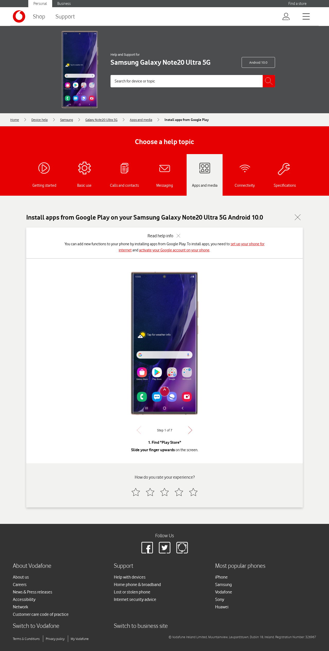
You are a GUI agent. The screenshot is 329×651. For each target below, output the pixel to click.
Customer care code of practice (41, 614)
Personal (40, 3)
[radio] (136, 492)
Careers (19, 584)
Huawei (222, 606)
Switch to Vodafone (36, 625)
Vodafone (223, 592)
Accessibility (24, 599)
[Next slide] (190, 430)
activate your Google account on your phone (174, 250)
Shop (39, 16)
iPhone (221, 577)
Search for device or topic (135, 81)
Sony (219, 599)
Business (64, 3)
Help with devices (129, 577)
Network (20, 606)
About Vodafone (32, 565)
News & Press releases (32, 592)
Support (65, 16)
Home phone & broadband (137, 584)
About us (21, 577)
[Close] (298, 217)
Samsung (223, 584)
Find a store (297, 3)
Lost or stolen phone (132, 592)
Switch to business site (141, 625)
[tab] (44, 175)
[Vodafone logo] (19, 16)
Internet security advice (135, 599)
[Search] (269, 81)
